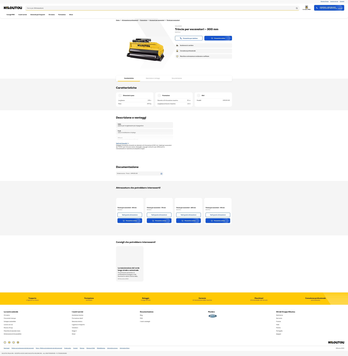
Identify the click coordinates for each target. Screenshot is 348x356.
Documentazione (177, 78)
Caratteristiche (129, 78)
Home (118, 20)
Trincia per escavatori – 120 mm (186, 207)
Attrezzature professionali (130, 20)
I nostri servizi (22, 14)
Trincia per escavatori (173, 20)
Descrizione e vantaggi (153, 78)
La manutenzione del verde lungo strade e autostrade (128, 269)
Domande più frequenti (37, 14)
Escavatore (143, 20)
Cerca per (35, 8)
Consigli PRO (11, 14)
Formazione (62, 14)
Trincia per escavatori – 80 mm (127, 207)
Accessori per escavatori (156, 20)
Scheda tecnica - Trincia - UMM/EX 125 (127, 173)
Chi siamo (52, 14)
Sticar (71, 14)
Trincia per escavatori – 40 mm (215, 207)
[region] (38, 323)
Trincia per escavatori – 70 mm (156, 207)
